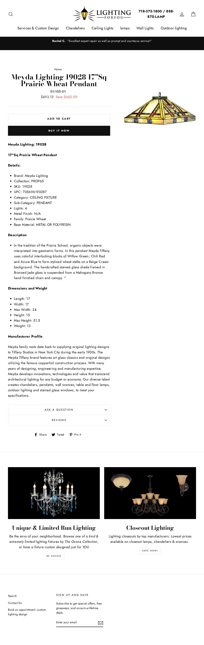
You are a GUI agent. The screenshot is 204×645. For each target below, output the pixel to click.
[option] (102, 41)
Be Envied (54, 556)
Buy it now (59, 131)
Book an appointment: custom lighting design (27, 612)
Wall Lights (145, 28)
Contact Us (15, 603)
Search (12, 596)
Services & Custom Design (38, 28)
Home (58, 69)
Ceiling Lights (102, 28)
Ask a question (59, 410)
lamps (124, 28)
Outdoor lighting (174, 28)
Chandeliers (75, 28)
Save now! (150, 550)
